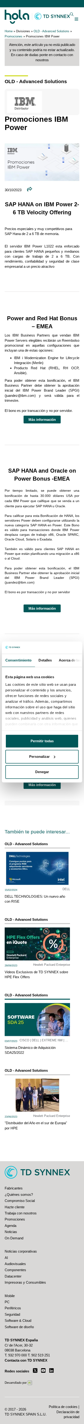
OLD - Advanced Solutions (51, 31)
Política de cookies (63, 1407)
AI (6, 1258)
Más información (42, 420)
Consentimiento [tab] (18, 660)
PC (7, 1302)
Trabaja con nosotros (21, 1213)
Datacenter (13, 1276)
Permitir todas (42, 741)
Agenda (10, 1226)
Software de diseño (19, 1327)
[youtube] (43, 1370)
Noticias (11, 1232)
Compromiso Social (20, 1201)
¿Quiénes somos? (19, 1195)
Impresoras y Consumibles (25, 1282)
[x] (35, 1370)
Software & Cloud (18, 1321)
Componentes (15, 1270)
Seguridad (12, 1314)
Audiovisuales (15, 1264)
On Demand (14, 1238)
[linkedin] (51, 1370)
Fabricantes (14, 1188)
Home (9, 31)
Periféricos (13, 1308)
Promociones (13, 36)
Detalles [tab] (45, 660)
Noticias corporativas (21, 1251)
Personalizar (39, 757)
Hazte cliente (14, 1207)
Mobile (10, 1296)
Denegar (42, 772)
